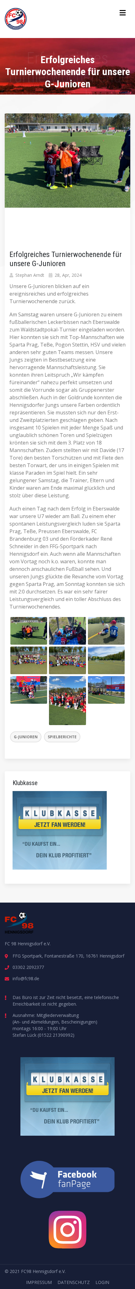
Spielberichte (62, 737)
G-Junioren (26, 737)
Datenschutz (73, 1282)
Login (102, 1282)
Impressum (39, 1282)
